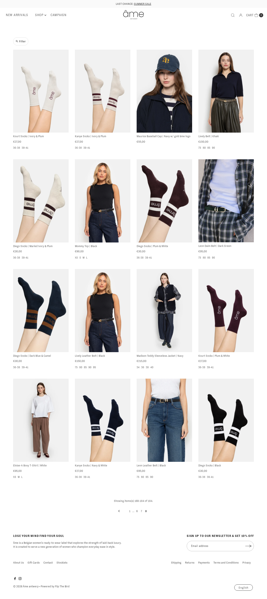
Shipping (176, 562)
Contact (48, 562)
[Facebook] (15, 579)
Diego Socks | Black (209, 465)
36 (142, 367)
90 (213, 147)
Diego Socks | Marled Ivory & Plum (33, 246)
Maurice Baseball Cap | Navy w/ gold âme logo (163, 136)
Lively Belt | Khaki (208, 136)
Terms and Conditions (226, 562)
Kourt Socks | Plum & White (214, 355)
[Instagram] (20, 579)
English (243, 587)
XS (76, 257)
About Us (18, 562)
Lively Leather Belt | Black (90, 355)
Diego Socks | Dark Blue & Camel (32, 355)
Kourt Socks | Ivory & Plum (28, 136)
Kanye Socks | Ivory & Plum (90, 136)
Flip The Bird (62, 586)
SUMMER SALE (142, 3)
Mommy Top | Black (86, 246)
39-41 (25, 147)
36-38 (16, 147)
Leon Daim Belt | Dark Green (214, 245)
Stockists (62, 562)
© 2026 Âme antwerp (26, 586)
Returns (189, 562)
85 (208, 147)
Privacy (246, 562)
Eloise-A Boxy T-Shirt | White (30, 465)
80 (204, 147)
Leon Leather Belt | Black (151, 465)
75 (199, 147)
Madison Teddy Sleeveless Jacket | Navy (160, 355)
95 (94, 367)
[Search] (233, 15)
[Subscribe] (248, 546)
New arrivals (17, 15)
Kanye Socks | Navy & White (91, 465)
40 (151, 367)
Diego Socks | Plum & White (152, 246)
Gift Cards (34, 562)
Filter (22, 41)
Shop (39, 15)
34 (138, 367)
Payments (204, 562)
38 (147, 367)
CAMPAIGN (58, 15)
